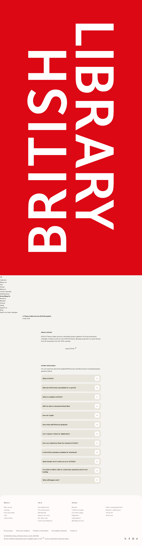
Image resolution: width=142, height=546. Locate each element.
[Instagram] (133, 539)
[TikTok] (137, 539)
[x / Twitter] (125, 539)
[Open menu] (1, 277)
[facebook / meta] (129, 539)
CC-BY (40, 539)
